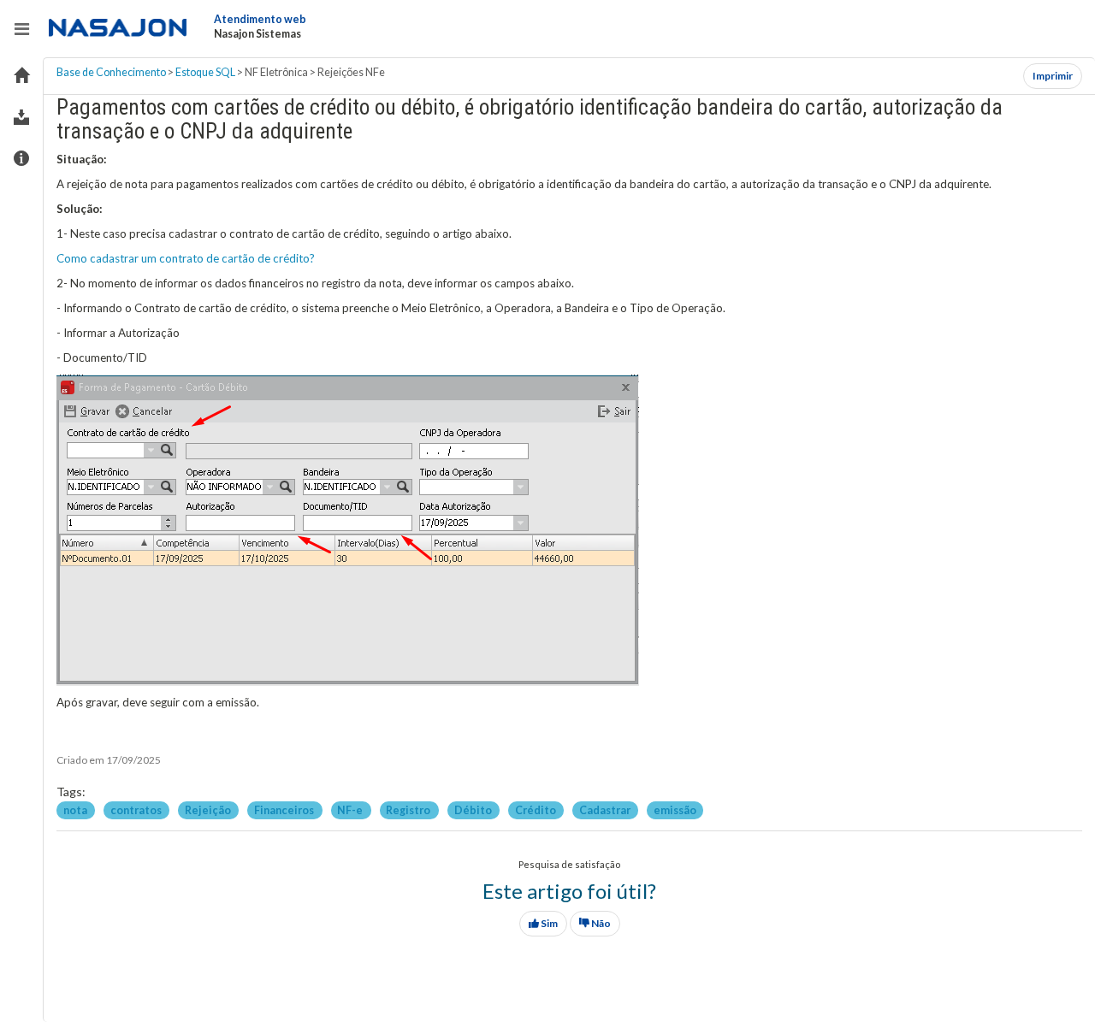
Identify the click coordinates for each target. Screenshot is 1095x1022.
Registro (409, 809)
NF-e (350, 809)
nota (76, 809)
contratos (136, 809)
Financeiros (285, 809)
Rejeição (209, 809)
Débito (474, 809)
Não (600, 923)
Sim (548, 923)
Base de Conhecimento (111, 72)
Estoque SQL (205, 72)
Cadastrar (605, 809)
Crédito (536, 809)
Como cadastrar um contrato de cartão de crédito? (185, 258)
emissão (675, 809)
